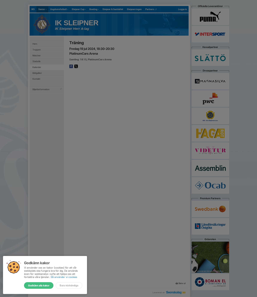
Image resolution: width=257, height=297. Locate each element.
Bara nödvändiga (69, 285)
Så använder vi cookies (64, 277)
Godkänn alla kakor (38, 285)
